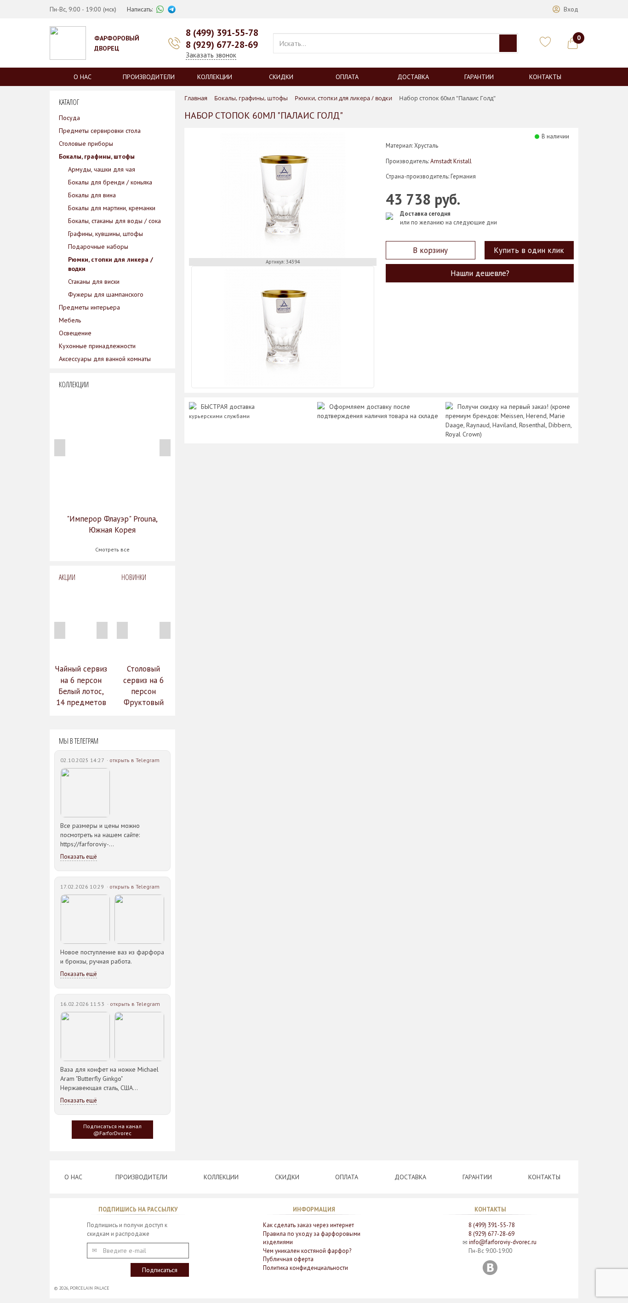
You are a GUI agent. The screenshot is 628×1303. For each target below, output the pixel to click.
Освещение (75, 333)
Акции (67, 577)
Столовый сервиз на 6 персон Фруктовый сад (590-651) (143, 691)
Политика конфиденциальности (305, 1268)
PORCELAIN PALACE (89, 1288)
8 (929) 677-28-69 (222, 45)
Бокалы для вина (92, 195)
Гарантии (479, 77)
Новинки (133, 577)
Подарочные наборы (98, 246)
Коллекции (214, 77)
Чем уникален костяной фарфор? (307, 1251)
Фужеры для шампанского (105, 294)
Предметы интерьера (89, 307)
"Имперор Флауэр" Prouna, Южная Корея (112, 524)
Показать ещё (78, 857)
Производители (149, 77)
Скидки (281, 77)
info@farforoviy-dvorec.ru (503, 1242)
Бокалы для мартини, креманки (111, 208)
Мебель (70, 320)
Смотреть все (112, 549)
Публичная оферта (288, 1259)
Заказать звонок (211, 55)
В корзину (430, 250)
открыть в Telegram (134, 760)
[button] (565, 9)
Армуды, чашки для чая (101, 169)
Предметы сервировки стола (100, 130)
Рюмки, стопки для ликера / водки (110, 264)
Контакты (545, 77)
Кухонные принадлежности (97, 346)
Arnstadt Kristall (451, 161)
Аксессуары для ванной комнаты (105, 359)
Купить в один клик (529, 250)
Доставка (413, 77)
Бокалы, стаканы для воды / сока (114, 221)
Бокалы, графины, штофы (97, 156)
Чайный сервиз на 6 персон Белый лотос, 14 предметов (81, 685)
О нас (82, 77)
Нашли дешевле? (480, 273)
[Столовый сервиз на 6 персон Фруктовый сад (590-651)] (143, 623)
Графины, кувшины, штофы (105, 234)
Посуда (69, 118)
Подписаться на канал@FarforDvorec (112, 1130)
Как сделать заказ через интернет (308, 1225)
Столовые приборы (86, 143)
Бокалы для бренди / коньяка (110, 182)
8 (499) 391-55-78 (222, 33)
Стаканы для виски (94, 281)
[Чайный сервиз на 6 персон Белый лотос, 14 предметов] (81, 623)
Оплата (347, 77)
